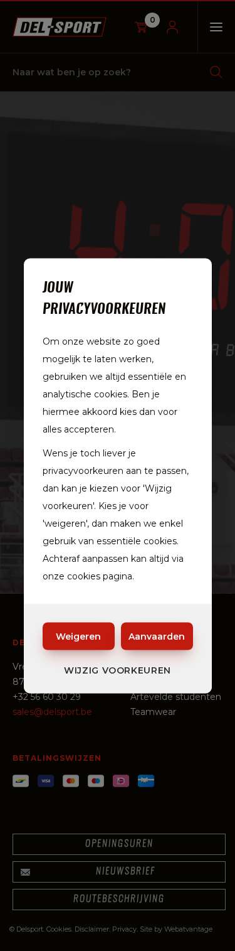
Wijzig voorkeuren (117, 669)
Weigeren (78, 636)
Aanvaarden (156, 636)
